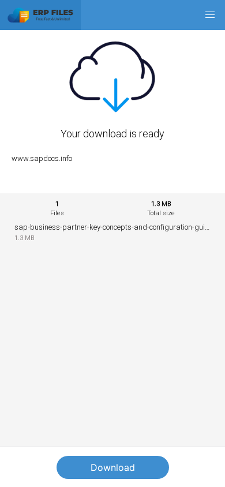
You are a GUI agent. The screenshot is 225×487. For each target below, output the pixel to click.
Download (113, 467)
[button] (210, 15)
